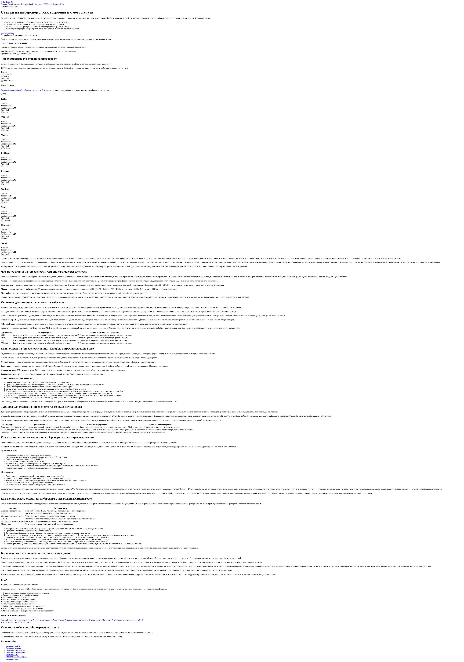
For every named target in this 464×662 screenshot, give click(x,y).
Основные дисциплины (42, 620)
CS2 (45, 4)
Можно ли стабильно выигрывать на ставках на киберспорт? (28, 611)
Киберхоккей (37, 4)
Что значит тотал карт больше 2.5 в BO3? (20, 602)
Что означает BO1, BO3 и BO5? (16, 597)
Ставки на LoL (12, 659)
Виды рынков (58, 620)
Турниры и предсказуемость (76, 620)
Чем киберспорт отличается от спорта (16, 620)
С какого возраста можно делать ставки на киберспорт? (26, 593)
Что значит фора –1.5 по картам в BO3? (19, 599)
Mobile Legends (53, 4)
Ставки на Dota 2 (13, 646)
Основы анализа (95, 620)
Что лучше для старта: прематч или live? (19, 604)
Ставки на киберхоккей (15, 652)
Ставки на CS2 (12, 655)
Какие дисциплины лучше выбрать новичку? (21, 595)
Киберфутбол (26, 4)
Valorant (17, 4)
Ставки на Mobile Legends (16, 657)
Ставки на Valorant (13, 648)
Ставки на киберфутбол (15, 650)
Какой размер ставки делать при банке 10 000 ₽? (23, 608)
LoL (62, 4)
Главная (4, 4)
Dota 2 (10, 4)
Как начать (5, 33)
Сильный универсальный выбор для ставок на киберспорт (25, 90)
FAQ (12, 33)
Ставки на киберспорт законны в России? (20, 585)
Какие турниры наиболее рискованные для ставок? (24, 606)
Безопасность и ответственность (125, 620)
